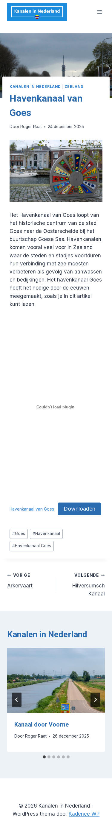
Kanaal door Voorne (41, 724)
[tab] (44, 756)
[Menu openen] (99, 11)
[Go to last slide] (17, 700)
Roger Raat (31, 126)
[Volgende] (95, 700)
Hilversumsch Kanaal (88, 585)
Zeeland (74, 86)
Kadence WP (84, 814)
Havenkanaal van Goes (32, 509)
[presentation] (56, 680)
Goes (18, 533)
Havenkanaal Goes (31, 545)
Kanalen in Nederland (35, 86)
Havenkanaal (46, 533)
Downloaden (79, 509)
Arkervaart (20, 581)
